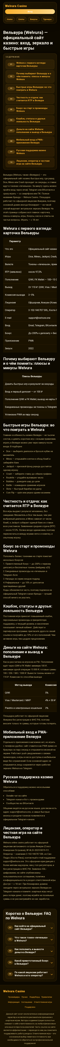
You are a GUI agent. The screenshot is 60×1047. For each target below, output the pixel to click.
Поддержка (30, 1007)
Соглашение (26, 1002)
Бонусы (33, 19)
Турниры (47, 19)
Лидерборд (34, 997)
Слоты (21, 19)
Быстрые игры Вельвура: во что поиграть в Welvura (33, 88)
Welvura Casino (16, 6)
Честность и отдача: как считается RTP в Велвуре (30, 99)
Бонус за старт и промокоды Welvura (31, 109)
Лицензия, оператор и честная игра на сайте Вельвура (33, 162)
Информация (14, 1002)
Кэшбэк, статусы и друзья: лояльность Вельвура (31, 120)
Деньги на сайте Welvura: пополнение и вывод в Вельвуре (34, 130)
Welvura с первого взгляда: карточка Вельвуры (31, 64)
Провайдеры (14, 997)
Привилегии (46, 997)
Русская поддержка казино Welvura (31, 152)
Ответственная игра (43, 1002)
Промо (25, 997)
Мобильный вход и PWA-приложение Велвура (29, 141)
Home (10, 19)
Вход (30, 11)
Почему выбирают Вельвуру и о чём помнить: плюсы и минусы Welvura (33, 76)
